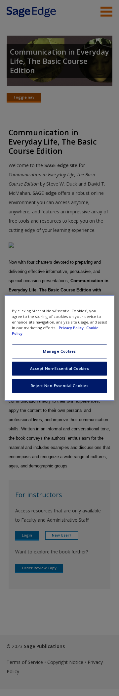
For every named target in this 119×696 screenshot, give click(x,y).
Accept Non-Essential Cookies (59, 368)
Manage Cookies (59, 351)
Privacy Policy (72, 328)
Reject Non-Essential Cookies (60, 385)
